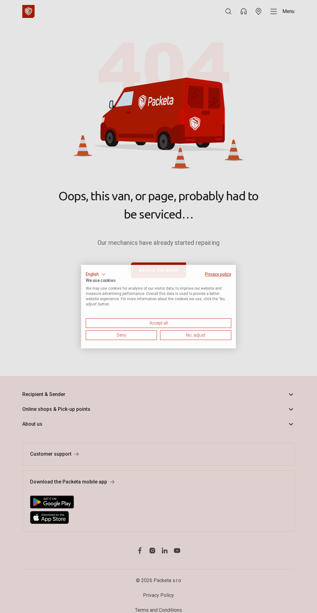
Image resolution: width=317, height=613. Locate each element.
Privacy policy (218, 273)
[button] (96, 274)
